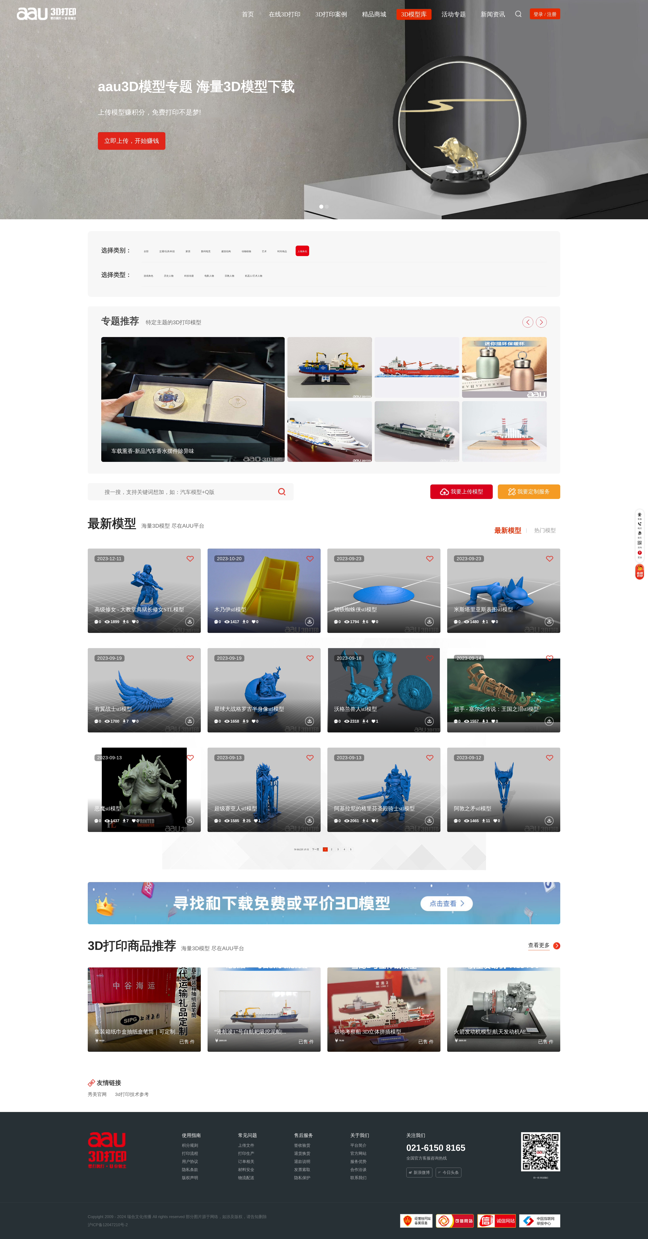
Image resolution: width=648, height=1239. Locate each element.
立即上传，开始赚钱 (131, 140)
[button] (321, 207)
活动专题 (454, 13)
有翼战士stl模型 (113, 708)
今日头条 (451, 1172)
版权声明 (190, 1177)
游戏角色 (148, 275)
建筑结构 (226, 251)
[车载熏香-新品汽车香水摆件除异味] (193, 399)
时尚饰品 (282, 251)
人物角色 (302, 251)
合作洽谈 (358, 1169)
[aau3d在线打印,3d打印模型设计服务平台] (107, 1150)
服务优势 (358, 1161)
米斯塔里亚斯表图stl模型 (483, 609)
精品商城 (374, 13)
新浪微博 (422, 1172)
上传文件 (246, 1145)
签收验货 (302, 1145)
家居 (188, 251)
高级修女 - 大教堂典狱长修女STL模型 (139, 609)
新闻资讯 (493, 13)
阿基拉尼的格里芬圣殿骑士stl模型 (374, 808)
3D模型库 (414, 13)
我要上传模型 (467, 492)
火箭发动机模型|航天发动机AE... (492, 1031)
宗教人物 (229, 275)
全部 (146, 251)
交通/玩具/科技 (167, 251)
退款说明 (302, 1161)
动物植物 (246, 251)
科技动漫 (189, 275)
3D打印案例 (331, 13)
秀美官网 (97, 1094)
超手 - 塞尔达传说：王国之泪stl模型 (496, 708)
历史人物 (168, 275)
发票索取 (302, 1169)
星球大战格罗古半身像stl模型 (249, 708)
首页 (248, 13)
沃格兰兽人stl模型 (355, 708)
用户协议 (190, 1161)
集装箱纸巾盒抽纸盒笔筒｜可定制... (136, 1031)
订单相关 (246, 1161)
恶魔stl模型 (107, 808)
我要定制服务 (533, 492)
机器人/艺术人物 (253, 275)
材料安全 (246, 1169)
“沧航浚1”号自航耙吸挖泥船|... (250, 1031)
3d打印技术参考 (132, 1094)
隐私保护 (302, 1177)
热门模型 (545, 530)
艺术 (264, 251)
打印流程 (190, 1153)
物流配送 (246, 1177)
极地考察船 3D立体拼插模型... (369, 1031)
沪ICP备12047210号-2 (108, 1224)
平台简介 (358, 1145)
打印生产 (246, 1153)
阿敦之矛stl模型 (472, 808)
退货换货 (302, 1153)
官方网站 (358, 1153)
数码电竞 (206, 251)
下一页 (315, 849)
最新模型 (507, 530)
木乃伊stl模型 (230, 609)
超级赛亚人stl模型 (235, 808)
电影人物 (209, 275)
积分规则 (190, 1145)
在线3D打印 (285, 13)
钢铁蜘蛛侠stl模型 (355, 609)
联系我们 (358, 1177)
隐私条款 (190, 1169)
